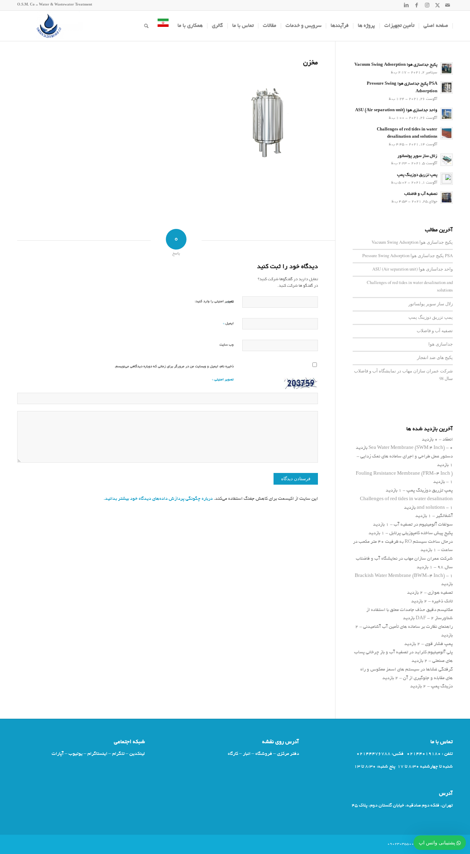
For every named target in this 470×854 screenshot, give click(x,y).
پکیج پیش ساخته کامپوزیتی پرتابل (421, 533)
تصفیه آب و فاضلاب (420, 194)
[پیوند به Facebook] (417, 5)
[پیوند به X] (437, 5)
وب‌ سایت (227, 345)
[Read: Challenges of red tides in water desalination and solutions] (446, 133)
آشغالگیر (444, 516)
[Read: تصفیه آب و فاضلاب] (446, 197)
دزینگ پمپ (442, 686)
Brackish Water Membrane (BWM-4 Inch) (400, 576)
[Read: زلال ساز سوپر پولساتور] (446, 160)
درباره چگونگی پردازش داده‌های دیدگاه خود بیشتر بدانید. (158, 499)
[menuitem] (436, 26)
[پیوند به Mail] (447, 5)
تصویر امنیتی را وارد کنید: (214, 302)
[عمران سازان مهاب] (50, 26)
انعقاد (447, 439)
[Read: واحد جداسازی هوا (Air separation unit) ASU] (446, 114)
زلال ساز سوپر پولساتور (417, 156)
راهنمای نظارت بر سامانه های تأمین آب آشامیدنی (408, 627)
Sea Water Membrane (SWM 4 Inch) (406, 448)
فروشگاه (263, 754)
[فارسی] (163, 26)
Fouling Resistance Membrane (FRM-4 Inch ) (404, 473)
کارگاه (233, 754)
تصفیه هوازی (440, 592)
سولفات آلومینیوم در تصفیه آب (423, 524)
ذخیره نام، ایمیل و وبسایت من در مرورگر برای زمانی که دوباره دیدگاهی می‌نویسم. (174, 367)
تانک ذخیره (442, 601)
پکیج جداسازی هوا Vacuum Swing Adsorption (395, 65)
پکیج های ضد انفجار (435, 357)
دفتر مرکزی (288, 754)
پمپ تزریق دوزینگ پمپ (417, 175)
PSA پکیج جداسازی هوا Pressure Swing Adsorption (407, 256)
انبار (246, 754)
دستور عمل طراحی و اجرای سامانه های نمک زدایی (406, 456)
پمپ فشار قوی (439, 644)
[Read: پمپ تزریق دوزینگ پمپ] (446, 178)
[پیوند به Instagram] (427, 5)
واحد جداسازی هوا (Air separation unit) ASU (396, 110)
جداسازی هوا (440, 344)
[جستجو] (146, 26)
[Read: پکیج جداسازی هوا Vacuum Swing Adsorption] (446, 68)
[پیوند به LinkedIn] (406, 5)
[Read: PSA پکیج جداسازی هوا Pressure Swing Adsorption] (446, 87)
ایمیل (228, 323)
